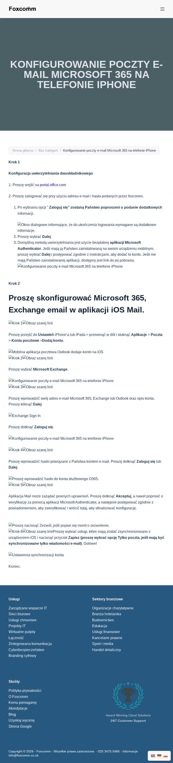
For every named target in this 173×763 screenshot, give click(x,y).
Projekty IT (17, 626)
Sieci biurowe (19, 614)
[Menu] (162, 9)
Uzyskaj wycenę (22, 720)
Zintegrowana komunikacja (30, 644)
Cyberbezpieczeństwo (26, 650)
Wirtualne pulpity (22, 632)
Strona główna (22, 150)
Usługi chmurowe (22, 620)
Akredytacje (18, 708)
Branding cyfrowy (22, 656)
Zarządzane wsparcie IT (28, 608)
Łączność (16, 638)
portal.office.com (53, 185)
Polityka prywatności (25, 690)
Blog (12, 714)
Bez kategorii (48, 150)
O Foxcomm (18, 697)
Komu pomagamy (23, 702)
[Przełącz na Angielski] (153, 756)
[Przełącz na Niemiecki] (159, 756)
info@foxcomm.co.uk (24, 755)
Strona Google (20, 726)
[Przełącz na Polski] (165, 756)
